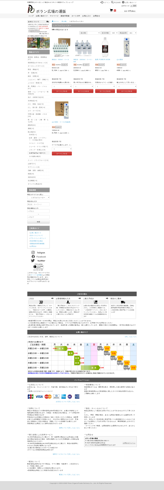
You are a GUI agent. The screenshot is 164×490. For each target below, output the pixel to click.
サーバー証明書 (36, 275)
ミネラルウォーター (37, 153)
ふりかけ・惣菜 (35, 83)
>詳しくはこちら (131, 336)
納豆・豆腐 (33, 76)
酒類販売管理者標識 (37, 243)
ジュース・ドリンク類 (38, 146)
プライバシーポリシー (38, 238)
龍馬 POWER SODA (102, 59)
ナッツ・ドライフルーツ (38, 160)
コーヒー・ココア (36, 143)
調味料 (32, 125)
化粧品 (32, 177)
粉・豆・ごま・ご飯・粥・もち (38, 120)
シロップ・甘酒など (37, 150)
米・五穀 (32, 73)
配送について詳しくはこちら (69, 474)
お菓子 (32, 164)
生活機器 (32, 180)
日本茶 (33, 134)
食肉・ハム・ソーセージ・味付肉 (38, 93)
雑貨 (31, 174)
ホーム (56, 21)
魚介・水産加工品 (36, 97)
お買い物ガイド (42, 16)
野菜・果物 (33, 69)
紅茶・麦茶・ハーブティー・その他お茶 (38, 139)
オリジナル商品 (35, 184)
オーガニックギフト (36, 66)
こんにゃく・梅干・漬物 (38, 79)
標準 (134, 6)
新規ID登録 (65, 16)
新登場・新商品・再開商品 (37, 58)
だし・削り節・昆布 (36, 107)
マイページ (54, 16)
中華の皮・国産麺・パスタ (37, 115)
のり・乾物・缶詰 (36, 104)
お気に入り (86, 16)
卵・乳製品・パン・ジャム (37, 87)
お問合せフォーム (129, 443)
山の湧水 (120, 59)
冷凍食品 (32, 101)
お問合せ (96, 16)
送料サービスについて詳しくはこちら (66, 454)
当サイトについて (36, 235)
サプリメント (34, 167)
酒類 (31, 128)
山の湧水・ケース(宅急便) (61, 122)
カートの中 (76, 16)
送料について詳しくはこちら (69, 428)
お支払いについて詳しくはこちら (68, 401)
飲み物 (64, 21)
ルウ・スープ (34, 111)
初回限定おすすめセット (38, 62)
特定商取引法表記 (36, 241)
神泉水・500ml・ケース (60, 59)
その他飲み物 (35, 156)
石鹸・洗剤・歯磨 (36, 170)
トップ (31, 16)
